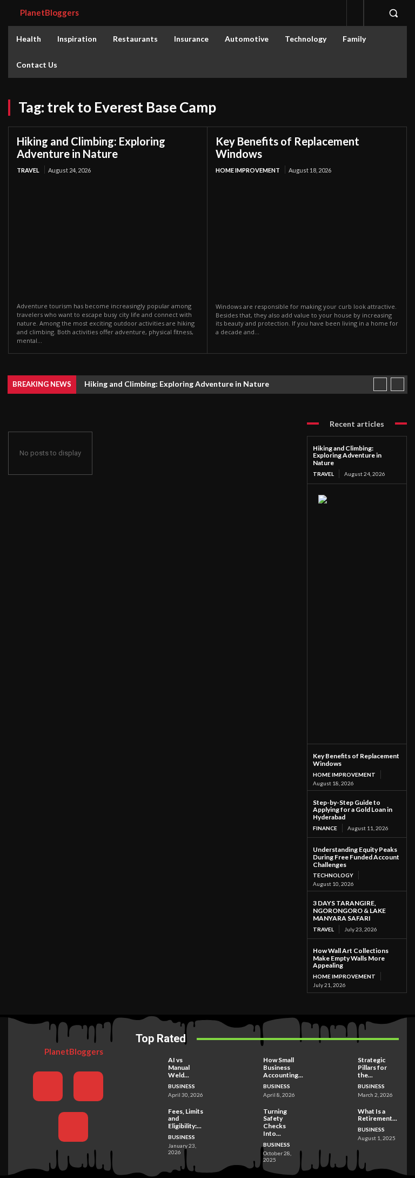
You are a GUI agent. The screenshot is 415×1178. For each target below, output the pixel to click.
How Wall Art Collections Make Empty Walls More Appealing (351, 958)
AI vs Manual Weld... (179, 1067)
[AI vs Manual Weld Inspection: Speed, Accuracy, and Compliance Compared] (150, 1065)
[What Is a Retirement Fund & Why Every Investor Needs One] (340, 1117)
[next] (397, 384)
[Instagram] (88, 1086)
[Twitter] (73, 1127)
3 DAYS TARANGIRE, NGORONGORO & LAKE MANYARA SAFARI (349, 910)
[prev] (380, 384)
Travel (28, 170)
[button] (393, 13)
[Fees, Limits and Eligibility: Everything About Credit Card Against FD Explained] (150, 1117)
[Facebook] (48, 1086)
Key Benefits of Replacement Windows (287, 147)
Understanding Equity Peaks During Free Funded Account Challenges (356, 857)
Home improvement (248, 170)
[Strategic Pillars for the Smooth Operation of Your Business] (340, 1065)
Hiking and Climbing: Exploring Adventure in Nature (91, 147)
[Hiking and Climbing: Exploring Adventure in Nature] (108, 239)
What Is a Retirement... (377, 1115)
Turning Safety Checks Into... (275, 1122)
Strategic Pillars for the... (372, 1067)
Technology (333, 875)
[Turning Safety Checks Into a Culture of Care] (245, 1117)
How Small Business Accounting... (283, 1067)
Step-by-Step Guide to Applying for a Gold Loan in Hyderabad (352, 810)
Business (181, 1086)
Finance (325, 828)
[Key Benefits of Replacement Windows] (307, 239)
